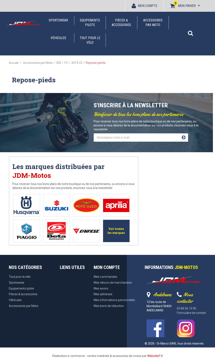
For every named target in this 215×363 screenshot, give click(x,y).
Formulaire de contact (191, 313)
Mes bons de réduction (109, 306)
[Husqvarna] (26, 205)
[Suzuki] (56, 205)
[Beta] (56, 231)
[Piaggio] (26, 231)
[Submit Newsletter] (183, 137)
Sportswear (58, 20)
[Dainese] (86, 231)
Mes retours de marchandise (113, 282)
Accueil (13, 62)
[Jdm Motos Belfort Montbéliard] (23, 23)
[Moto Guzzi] (86, 205)
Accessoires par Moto (153, 22)
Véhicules (58, 38)
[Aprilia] (116, 205)
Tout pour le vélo (90, 40)
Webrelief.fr (155, 356)
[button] (190, 31)
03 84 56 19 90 (186, 308)
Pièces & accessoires (121, 22)
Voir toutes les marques (116, 231)
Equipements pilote (90, 22)
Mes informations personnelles (114, 300)
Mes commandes (105, 276)
